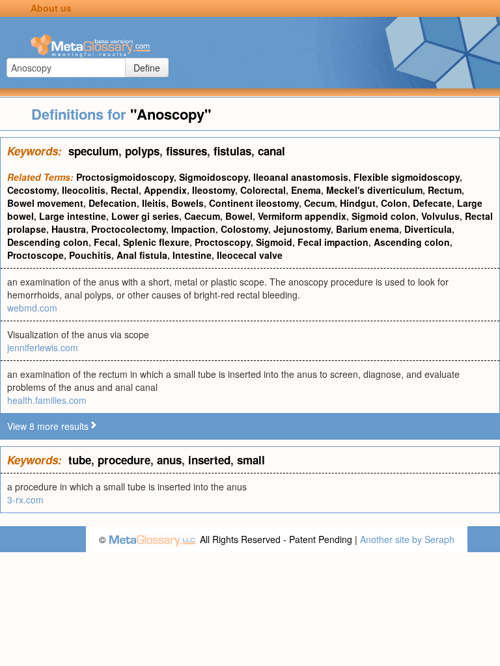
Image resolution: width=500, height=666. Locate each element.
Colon (394, 202)
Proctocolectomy (128, 228)
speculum (93, 151)
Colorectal (263, 189)
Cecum (319, 202)
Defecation (113, 202)
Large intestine (72, 215)
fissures (186, 151)
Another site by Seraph (407, 539)
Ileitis (154, 202)
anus (169, 460)
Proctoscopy (223, 241)
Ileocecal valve (250, 254)
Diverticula (428, 228)
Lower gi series (145, 215)
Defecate (432, 202)
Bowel (239, 215)
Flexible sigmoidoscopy (407, 176)
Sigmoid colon (384, 215)
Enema (306, 189)
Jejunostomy (302, 228)
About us (51, 7)
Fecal (106, 241)
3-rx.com (25, 499)
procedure (124, 460)
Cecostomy (32, 189)
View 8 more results (48, 426)
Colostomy (244, 228)
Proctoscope (35, 254)
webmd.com (32, 307)
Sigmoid (274, 241)
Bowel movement (45, 202)
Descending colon (48, 241)
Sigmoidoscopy (213, 176)
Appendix (165, 189)
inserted (209, 460)
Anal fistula (142, 254)
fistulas (232, 151)
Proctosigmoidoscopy (125, 176)
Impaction (193, 228)
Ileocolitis (83, 189)
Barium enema (367, 228)
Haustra (68, 228)
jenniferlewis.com (42, 347)
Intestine (192, 254)
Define (146, 67)
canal (271, 151)
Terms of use (460, 565)
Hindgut (358, 202)
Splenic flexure (156, 241)
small (251, 460)
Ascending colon (412, 241)
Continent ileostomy (254, 202)
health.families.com (47, 399)
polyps (142, 151)
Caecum (202, 215)
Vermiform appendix (302, 215)
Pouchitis (90, 254)
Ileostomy (213, 189)
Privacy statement (388, 565)
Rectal (125, 189)
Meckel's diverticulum (374, 189)
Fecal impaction (333, 241)
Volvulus (440, 215)
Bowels (187, 202)
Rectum (445, 189)
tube (79, 460)
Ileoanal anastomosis (300, 176)
